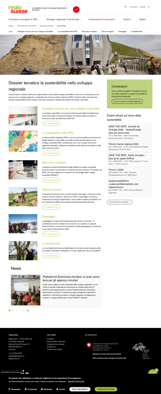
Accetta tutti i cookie (106, 389)
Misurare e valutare (89, 31)
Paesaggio (122, 31)
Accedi (142, 7)
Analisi (62, 389)
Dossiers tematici (46, 25)
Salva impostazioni (79, 389)
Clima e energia (107, 31)
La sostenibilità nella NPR (67, 31)
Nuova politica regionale (56, 341)
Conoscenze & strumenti (102, 19)
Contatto (50, 338)
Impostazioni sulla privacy (10, 372)
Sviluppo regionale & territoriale (63, 19)
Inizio (11, 31)
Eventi (127, 19)
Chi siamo (134, 7)
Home (11, 25)
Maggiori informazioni (76, 381)
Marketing (48, 389)
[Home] (18, 8)
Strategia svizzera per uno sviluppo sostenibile (35, 31)
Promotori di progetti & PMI (23, 19)
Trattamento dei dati (54, 349)
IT (148, 7)
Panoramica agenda (119, 202)
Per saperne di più (51, 123)
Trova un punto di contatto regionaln (127, 101)
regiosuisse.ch (14, 358)
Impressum (51, 346)
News (143, 19)
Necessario (16, 389)
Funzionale (32, 389)
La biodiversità (136, 31)
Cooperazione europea (55, 344)
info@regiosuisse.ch (16, 356)
